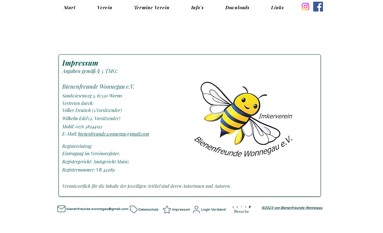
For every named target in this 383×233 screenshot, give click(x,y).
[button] (104, 7)
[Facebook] (318, 7)
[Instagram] (305, 7)
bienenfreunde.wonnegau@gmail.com (113, 134)
